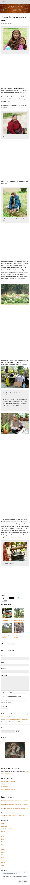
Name (3, 656)
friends (2, 852)
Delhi (2, 839)
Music (2, 857)
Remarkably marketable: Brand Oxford (17, 719)
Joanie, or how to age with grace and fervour (15, 815)
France (2, 849)
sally (2, 815)
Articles (3, 831)
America (3, 823)
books (2, 836)
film (2, 844)
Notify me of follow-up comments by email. (15, 693)
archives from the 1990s (6, 828)
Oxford (2, 860)
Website (3, 669)
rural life (3, 862)
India (2, 854)
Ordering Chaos (4, 791)
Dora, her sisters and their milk (8, 781)
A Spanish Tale (4, 786)
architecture (4, 826)
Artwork (3, 834)
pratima (3, 800)
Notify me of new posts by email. (12, 696)
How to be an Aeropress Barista (8, 789)
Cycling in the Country (6, 784)
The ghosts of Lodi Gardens (16, 722)
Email (3, 662)
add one (13, 644)
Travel (2, 865)
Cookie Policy (5, 878)
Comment (4, 675)
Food (2, 847)
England (3, 841)
